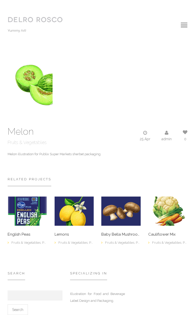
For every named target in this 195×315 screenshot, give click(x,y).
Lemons (62, 234)
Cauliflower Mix (162, 234)
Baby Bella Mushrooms (121, 234)
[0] (27, 211)
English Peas (19, 234)
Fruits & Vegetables (27, 142)
